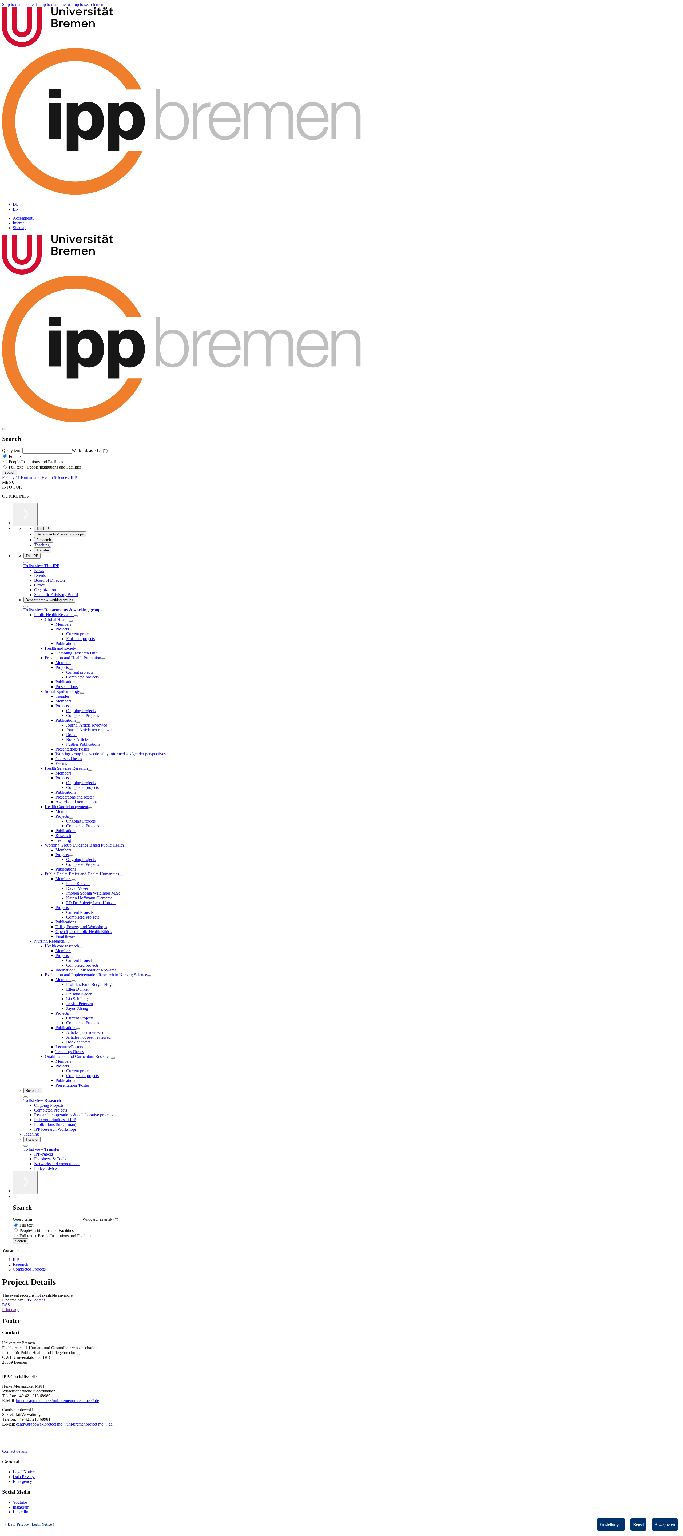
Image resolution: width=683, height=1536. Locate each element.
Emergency (22, 1481)
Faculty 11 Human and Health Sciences (35, 477)
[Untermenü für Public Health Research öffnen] (76, 616)
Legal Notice (24, 1472)
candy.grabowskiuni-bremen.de (64, 1424)
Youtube (20, 1502)
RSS (6, 1305)
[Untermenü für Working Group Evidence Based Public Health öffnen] (126, 846)
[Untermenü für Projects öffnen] (71, 630)
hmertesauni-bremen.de (57, 1400)
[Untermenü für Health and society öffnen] (78, 649)
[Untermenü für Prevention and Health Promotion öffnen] (103, 659)
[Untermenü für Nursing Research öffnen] (66, 942)
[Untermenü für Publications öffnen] (78, 722)
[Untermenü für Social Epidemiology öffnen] (82, 693)
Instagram (21, 1507)
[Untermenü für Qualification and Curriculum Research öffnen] (113, 1058)
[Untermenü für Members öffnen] (73, 880)
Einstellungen (610, 1524)
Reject (638, 1524)
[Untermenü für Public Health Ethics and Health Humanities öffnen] (121, 875)
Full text (15, 456)
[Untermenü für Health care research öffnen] (81, 947)
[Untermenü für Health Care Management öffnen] (90, 808)
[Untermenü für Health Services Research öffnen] (90, 770)
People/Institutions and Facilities (35, 461)
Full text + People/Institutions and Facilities (44, 467)
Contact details (14, 1451)
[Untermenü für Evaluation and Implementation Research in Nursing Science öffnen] (149, 976)
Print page (10, 1309)
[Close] (25, 562)
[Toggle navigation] (4, 429)
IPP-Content (34, 1300)
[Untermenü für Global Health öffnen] (71, 621)
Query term (12, 450)
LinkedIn (20, 1512)
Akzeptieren (664, 1524)
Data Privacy (24, 1476)
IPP (74, 477)
